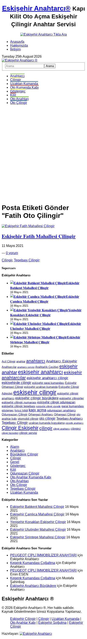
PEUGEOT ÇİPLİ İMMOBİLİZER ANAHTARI (43, 555)
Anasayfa (17, 41)
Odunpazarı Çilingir (14, 414)
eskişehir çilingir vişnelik (48, 406)
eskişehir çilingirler (71, 398)
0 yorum (12, 253)
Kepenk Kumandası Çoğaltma (32, 563)
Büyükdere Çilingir (24, 454)
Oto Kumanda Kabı (24, 87)
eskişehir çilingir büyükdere (36, 398)
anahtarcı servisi (25, 367)
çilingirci (76, 428)
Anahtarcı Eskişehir (61, 361)
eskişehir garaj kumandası (48, 382)
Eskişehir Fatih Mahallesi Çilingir (39, 236)
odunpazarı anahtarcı (61, 410)
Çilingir (15, 80)
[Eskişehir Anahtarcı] (36, 633)
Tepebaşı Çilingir (26, 260)
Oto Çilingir (18, 102)
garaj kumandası (72, 406)
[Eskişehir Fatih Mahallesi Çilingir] (28, 226)
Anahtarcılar (9, 367)
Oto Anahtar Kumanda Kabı (30, 477)
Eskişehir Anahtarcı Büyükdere (33, 585)
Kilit (13, 95)
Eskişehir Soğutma (52, 622)
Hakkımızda (19, 45)
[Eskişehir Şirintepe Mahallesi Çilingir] (38, 337)
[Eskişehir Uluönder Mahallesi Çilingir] (39, 323)
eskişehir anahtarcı (40, 372)
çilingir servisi (28, 432)
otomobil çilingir (28, 418)
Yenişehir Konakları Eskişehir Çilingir (46, 312)
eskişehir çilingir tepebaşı (18, 406)
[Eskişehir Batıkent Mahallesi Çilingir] (38, 282)
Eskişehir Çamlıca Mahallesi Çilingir (44, 299)
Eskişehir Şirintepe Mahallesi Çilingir (45, 339)
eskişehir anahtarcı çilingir (47, 378)
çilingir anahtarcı (61, 428)
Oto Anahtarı (19, 99)
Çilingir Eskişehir (20, 428)
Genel (14, 462)
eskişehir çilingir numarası (19, 402)
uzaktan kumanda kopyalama (47, 423)
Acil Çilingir (8, 361)
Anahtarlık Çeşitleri (46, 367)
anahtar (20, 361)
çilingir (45, 428)
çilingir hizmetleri (10, 433)
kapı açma (37, 410)
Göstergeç (18, 91)
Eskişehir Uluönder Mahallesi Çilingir (45, 326)
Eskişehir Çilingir (23, 619)
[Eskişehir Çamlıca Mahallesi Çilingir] (38, 296)
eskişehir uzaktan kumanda (41, 387)
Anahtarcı (17, 76)
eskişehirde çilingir (16, 382)
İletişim (15, 49)
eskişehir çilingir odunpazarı (56, 402)
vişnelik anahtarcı (74, 423)
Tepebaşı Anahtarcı (69, 418)
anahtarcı (35, 360)
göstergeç (8, 410)
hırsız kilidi (21, 410)
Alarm (14, 446)
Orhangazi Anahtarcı (40, 414)
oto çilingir (47, 418)
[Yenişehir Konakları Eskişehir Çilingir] (39, 310)
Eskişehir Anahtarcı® (36, 8)
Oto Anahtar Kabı (23, 622)
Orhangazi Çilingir (65, 414)
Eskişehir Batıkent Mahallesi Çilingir (44, 285)
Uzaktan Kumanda (24, 83)
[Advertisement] (43, 151)
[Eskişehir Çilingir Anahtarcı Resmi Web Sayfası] (19, 60)
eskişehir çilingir (34, 392)
